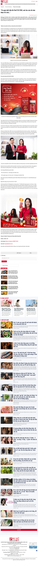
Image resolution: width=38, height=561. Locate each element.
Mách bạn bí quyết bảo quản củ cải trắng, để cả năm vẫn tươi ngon (24, 512)
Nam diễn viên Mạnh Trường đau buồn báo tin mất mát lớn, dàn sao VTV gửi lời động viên (25, 364)
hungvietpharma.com (9, 243)
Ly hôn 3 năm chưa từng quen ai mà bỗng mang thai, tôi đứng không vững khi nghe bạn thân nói (25, 344)
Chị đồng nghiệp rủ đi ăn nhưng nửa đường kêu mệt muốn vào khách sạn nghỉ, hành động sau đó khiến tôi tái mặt (25, 480)
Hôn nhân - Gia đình (19, 360)
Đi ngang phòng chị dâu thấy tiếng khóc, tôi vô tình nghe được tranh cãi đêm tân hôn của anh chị (25, 429)
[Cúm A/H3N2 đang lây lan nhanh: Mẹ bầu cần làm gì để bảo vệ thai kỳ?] (19, 303)
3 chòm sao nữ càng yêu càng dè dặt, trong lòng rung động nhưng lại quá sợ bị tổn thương (24, 501)
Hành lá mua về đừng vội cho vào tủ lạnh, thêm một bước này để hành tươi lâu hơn (24, 521)
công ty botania (5, 265)
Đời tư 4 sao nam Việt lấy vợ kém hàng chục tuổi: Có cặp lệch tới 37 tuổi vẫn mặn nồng (24, 386)
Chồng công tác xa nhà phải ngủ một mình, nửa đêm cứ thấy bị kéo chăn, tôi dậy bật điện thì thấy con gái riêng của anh (25, 419)
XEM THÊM (19, 529)
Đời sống (18, 328)
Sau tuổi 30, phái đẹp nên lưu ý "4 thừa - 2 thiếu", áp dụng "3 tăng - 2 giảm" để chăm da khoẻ (25, 439)
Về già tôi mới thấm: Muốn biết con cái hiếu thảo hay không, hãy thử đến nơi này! (24, 459)
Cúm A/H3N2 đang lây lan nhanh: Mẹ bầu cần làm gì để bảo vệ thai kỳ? (18, 309)
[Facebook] (36, 550)
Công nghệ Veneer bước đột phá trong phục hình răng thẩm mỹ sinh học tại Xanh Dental (31, 309)
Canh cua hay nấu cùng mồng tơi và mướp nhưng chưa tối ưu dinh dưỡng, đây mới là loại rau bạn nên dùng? (25, 333)
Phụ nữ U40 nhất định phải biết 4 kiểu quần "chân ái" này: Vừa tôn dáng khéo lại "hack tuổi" (24, 450)
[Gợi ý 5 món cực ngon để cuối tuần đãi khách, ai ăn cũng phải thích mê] (7, 325)
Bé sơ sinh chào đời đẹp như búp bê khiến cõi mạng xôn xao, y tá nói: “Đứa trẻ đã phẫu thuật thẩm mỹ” (25, 491)
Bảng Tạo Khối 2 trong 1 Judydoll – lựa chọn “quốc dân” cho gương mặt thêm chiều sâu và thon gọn (6, 309)
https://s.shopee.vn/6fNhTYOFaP (12, 241)
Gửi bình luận (4, 261)
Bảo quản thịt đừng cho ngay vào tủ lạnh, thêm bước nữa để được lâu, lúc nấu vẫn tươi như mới (24, 408)
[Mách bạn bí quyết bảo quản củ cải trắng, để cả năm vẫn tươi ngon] (7, 513)
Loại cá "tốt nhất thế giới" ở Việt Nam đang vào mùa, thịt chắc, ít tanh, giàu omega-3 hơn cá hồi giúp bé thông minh (25, 354)
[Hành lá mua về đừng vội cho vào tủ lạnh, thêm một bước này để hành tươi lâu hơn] (7, 522)
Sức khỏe (18, 476)
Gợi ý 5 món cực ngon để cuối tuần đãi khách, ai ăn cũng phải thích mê (25, 323)
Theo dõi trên (31, 15)
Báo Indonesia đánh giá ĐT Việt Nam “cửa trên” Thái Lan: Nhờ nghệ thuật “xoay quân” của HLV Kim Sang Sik (24, 375)
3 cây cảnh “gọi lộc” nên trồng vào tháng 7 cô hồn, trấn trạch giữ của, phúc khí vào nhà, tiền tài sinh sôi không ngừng (25, 396)
